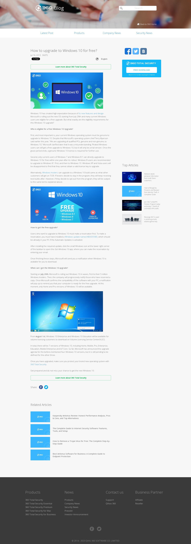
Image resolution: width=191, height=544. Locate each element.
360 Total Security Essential (38, 503)
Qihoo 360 (111, 503)
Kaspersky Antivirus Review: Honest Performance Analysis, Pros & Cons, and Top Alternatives (81, 416)
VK (143, 51)
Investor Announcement (76, 514)
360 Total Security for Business (40, 514)
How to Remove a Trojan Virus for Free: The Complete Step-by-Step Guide (81, 442)
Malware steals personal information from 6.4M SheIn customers (151, 177)
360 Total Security (38, 364)
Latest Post (46, 33)
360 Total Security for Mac (38, 510)
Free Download (141, 70)
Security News (144, 33)
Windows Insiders (50, 172)
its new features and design (91, 113)
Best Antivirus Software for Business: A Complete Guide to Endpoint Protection (79, 455)
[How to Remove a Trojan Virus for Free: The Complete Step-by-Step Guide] (40, 442)
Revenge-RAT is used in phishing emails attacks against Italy (151, 219)
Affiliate (139, 499)
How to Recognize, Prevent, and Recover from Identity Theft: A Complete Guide (151, 191)
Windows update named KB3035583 (81, 236)
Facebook (128, 51)
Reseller (139, 503)
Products (79, 33)
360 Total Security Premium (38, 507)
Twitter (136, 51)
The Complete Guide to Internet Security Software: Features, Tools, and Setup (80, 429)
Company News (112, 33)
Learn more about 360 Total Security (70, 67)
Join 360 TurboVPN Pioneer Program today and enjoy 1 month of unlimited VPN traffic (152, 205)
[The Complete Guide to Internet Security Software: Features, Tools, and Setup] (40, 429)
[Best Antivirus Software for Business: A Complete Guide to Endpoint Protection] (40, 455)
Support (110, 499)
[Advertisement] (141, 121)
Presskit (69, 510)
